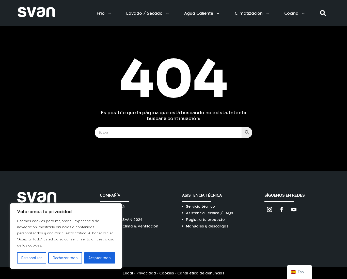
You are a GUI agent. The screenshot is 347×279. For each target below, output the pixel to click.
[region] (66, 236)
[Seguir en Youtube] (294, 209)
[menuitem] (104, 13)
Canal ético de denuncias (200, 273)
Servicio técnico (200, 206)
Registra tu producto (205, 219)
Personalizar (31, 258)
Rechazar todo (65, 258)
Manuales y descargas (207, 226)
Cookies (166, 273)
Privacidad (146, 273)
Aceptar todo (99, 258)
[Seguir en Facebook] (282, 209)
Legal (128, 273)
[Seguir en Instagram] (269, 209)
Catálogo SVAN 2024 (123, 219)
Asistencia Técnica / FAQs (209, 212)
